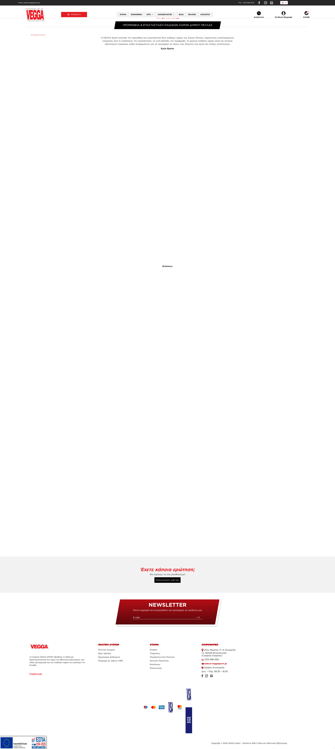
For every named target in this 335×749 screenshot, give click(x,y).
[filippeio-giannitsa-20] (74, 444)
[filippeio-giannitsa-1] (74, 303)
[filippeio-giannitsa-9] (167, 514)
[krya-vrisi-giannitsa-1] (74, 156)
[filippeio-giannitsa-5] (167, 373)
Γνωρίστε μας (35, 674)
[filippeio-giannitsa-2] (167, 303)
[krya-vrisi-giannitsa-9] (167, 85)
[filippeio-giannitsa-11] (167, 444)
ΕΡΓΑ (149, 14)
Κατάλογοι (205, 14)
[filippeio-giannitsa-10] (260, 444)
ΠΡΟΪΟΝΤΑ (76, 14)
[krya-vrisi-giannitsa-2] (167, 156)
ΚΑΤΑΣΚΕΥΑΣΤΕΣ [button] (165, 14)
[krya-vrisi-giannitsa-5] (260, 226)
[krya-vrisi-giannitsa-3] (260, 156)
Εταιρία (123, 14)
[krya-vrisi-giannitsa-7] (74, 226)
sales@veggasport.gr (215, 663)
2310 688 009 (248, 3)
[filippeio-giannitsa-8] (74, 514)
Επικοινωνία (136, 14)
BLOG (181, 14)
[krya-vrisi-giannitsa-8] (260, 85)
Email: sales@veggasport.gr (29, 3)
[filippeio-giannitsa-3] (260, 303)
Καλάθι (306, 17)
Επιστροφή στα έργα (38, 35)
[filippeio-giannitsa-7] (260, 514)
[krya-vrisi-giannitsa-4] (167, 226)
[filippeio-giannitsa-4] (74, 373)
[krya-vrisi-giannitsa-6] (74, 85)
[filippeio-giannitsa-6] (260, 373)
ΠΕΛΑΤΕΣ (192, 14)
